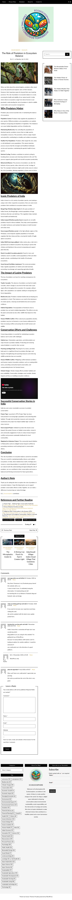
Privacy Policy (12, 2)
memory (15, 833)
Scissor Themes (30, 896)
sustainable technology (9, 884)
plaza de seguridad (13, 669)
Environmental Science (9, 805)
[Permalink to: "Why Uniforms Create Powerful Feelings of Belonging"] (48, 102)
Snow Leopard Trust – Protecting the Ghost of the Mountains (21, 505)
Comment (6, 695)
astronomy (6, 779)
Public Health (7, 847)
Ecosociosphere (8, 493)
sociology (5, 859)
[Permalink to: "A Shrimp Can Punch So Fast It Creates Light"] (19, 542)
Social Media (6, 853)
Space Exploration (8, 861)
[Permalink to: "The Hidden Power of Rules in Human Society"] (48, 80)
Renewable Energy (8, 850)
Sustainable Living (8, 881)
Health (5, 816)
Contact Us (39, 2)
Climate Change (7, 785)
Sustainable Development (10, 876)
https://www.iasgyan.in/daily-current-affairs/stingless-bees (18, 513)
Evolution (5, 807)
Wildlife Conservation (29, 519)
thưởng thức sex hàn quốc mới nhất (17, 624)
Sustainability (7, 870)
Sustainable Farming (8, 878)
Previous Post (7, 530)
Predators (18, 519)
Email (5, 723)
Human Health (7, 827)
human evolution (7, 824)
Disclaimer (22, 2)
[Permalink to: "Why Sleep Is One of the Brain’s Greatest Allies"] (48, 113)
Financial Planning (8, 813)
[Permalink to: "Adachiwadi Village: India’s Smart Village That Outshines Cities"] (30, 542)
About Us (30, 2)
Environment (15, 50)
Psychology (6, 844)
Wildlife (24, 50)
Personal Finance (7, 841)
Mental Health (7, 836)
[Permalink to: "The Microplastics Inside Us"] (8, 542)
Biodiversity (6, 782)
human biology (7, 822)
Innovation (6, 833)
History (13, 816)
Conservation (7, 787)
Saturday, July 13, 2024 (22, 59)
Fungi (18, 813)
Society (31, 549)
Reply (14, 579)
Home (4, 2)
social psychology (8, 856)
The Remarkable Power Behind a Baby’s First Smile (61, 68)
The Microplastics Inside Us (8, 554)
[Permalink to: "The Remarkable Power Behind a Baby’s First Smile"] (48, 69)
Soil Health (15, 859)
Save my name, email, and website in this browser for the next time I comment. (19, 741)
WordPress (49, 896)
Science (8, 549)
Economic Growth (8, 790)
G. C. (13, 59)
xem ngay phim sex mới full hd (16, 578)
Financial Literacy (7, 810)
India (16, 827)
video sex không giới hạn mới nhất (17, 604)
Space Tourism (7, 867)
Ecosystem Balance (8, 519)
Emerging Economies (8, 796)
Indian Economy (7, 830)
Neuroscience (7, 839)
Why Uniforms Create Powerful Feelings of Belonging (60, 102)
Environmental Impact (9, 802)
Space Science (7, 864)
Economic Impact (7, 793)
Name (5, 716)
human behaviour (8, 819)
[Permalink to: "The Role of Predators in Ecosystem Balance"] (19, 73)
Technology (6, 887)
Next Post (32, 530)
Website (5, 730)
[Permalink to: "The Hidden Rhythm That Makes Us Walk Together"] (48, 91)
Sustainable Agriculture (9, 873)
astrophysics (17, 779)
